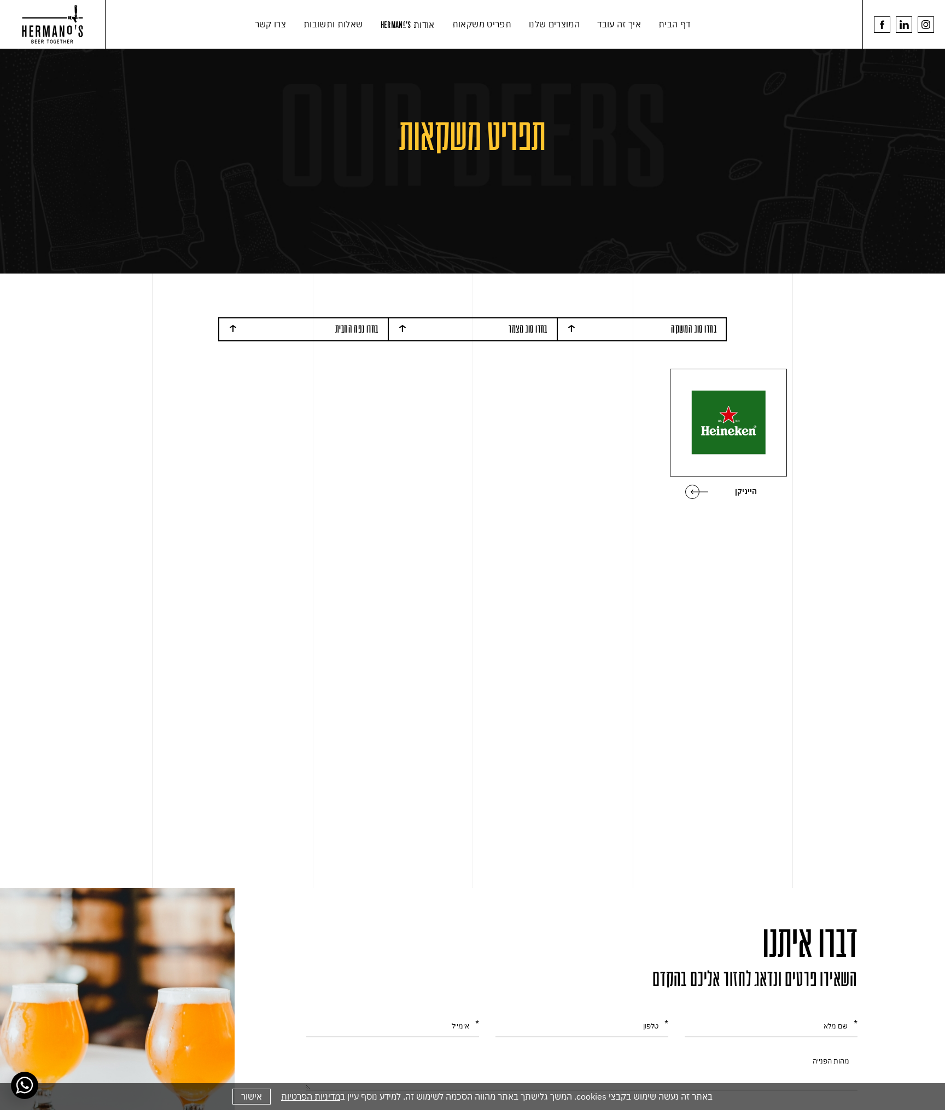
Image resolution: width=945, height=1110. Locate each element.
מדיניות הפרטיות (310, 1096)
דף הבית (674, 24)
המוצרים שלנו (554, 24)
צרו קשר (270, 24)
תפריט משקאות (481, 24)
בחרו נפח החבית (356, 329)
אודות (408, 25)
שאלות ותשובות (333, 24)
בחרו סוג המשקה (693, 329)
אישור (251, 1096)
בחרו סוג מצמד (528, 329)
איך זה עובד (619, 24)
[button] (472, 25)
